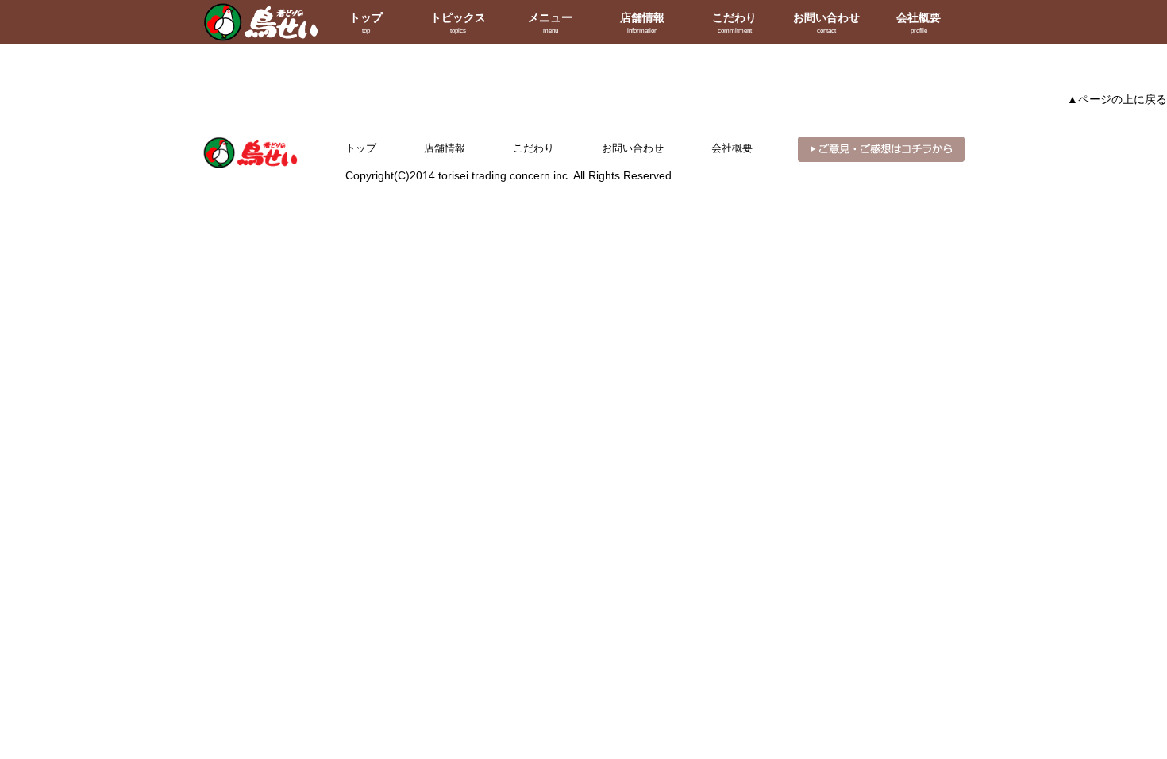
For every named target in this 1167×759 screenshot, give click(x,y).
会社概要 (918, 22)
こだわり (734, 22)
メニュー (550, 22)
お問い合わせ (826, 22)
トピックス (458, 22)
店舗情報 (642, 22)
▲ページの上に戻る (1117, 99)
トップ (366, 22)
